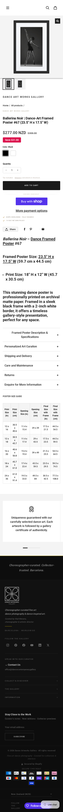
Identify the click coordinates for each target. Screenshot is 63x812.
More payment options (31, 211)
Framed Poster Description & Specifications (30, 335)
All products (17, 105)
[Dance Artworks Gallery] (31, 595)
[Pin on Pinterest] (31, 229)
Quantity (7, 164)
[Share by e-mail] (43, 229)
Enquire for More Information (23, 384)
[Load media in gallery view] (8, 84)
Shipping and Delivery (18, 356)
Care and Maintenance (19, 365)
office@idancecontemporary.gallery (20, 669)
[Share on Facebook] (24, 229)
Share (13, 229)
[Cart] (55, 8)
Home (5, 105)
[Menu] (8, 8)
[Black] (5, 153)
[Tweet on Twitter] (37, 229)
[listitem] (7, 645)
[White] (13, 153)
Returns (9, 375)
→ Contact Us (12, 664)
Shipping (18, 178)
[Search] (48, 8)
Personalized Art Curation (21, 346)
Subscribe (19, 737)
